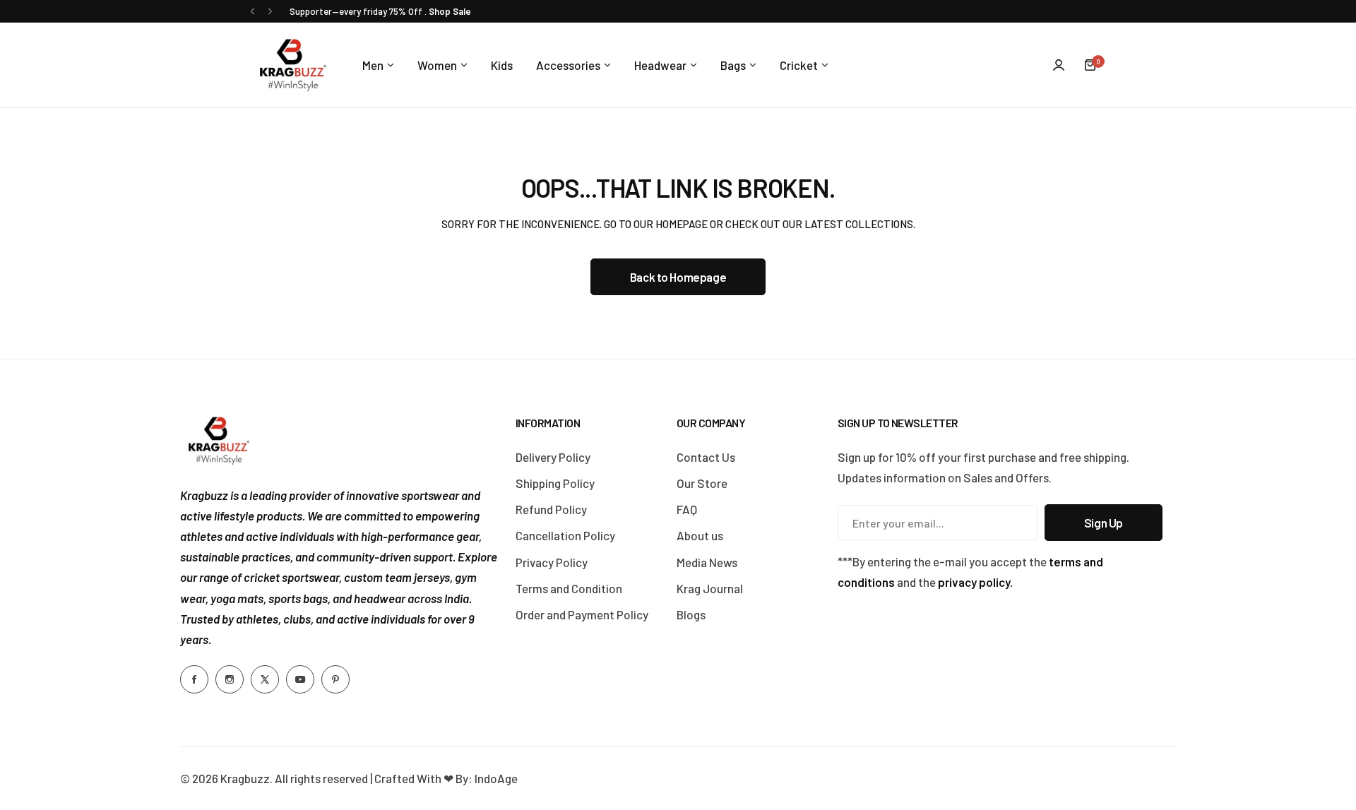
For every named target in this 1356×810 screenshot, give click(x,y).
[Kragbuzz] (293, 65)
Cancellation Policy (565, 535)
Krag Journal (710, 588)
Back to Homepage (678, 277)
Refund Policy (551, 509)
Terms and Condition (569, 588)
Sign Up (1103, 523)
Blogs (691, 614)
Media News (707, 562)
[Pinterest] (335, 679)
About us (700, 535)
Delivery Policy (553, 457)
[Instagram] (229, 679)
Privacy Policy (552, 562)
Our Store (702, 483)
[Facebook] (194, 679)
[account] (1058, 65)
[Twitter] (265, 679)
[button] (252, 11)
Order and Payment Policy (582, 614)
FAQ (687, 509)
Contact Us (706, 457)
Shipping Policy (555, 483)
